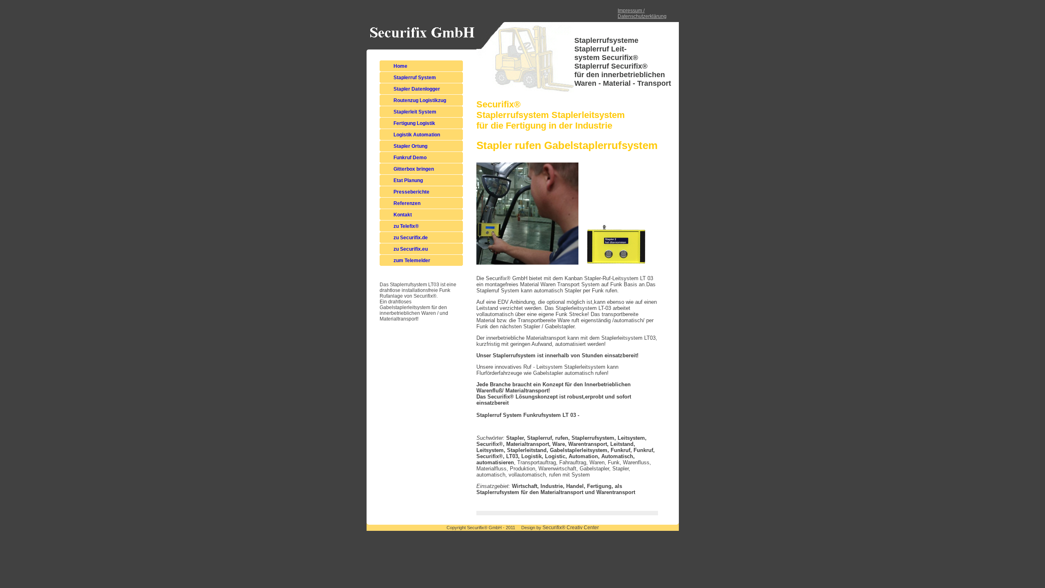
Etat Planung (408, 180)
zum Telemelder (412, 260)
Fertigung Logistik (414, 123)
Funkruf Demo (410, 157)
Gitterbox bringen (414, 169)
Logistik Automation (417, 135)
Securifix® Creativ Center (571, 527)
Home (400, 66)
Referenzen (407, 203)
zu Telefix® (406, 226)
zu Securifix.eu (411, 249)
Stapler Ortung (410, 146)
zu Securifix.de (411, 238)
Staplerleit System (415, 112)
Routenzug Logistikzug (420, 100)
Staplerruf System (415, 77)
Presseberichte (411, 192)
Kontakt (403, 215)
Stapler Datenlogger (417, 89)
